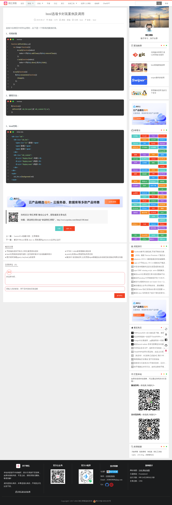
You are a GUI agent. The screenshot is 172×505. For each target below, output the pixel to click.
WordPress (145, 159)
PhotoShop (162, 228)
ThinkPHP (145, 235)
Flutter (162, 162)
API (135, 239)
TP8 (144, 143)
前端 (29, 3)
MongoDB (162, 151)
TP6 (153, 174)
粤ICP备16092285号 (103, 501)
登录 (166, 3)
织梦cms (162, 239)
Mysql (144, 200)
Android (144, 193)
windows (162, 139)
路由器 (144, 174)
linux (135, 204)
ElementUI (162, 136)
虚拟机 (162, 181)
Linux (144, 139)
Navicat (135, 143)
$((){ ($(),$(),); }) (30, 109)
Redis (135, 181)
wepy (144, 154)
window (144, 204)
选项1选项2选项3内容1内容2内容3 (26, 158)
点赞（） (69, 228)
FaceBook (162, 159)
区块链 (162, 197)
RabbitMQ (145, 170)
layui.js (153, 224)
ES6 (153, 154)
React (153, 196)
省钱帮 (96, 3)
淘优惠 (149, 452)
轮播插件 (162, 220)
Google (144, 136)
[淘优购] (166, 334)
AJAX (153, 235)
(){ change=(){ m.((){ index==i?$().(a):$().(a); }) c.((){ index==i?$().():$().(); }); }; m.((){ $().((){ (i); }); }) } (34, 65)
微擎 (135, 155)
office (144, 239)
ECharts (153, 204)
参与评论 (119, 295)
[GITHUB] (166, 345)
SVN (153, 170)
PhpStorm (162, 216)
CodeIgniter (153, 181)
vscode (162, 166)
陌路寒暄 (142, 452)
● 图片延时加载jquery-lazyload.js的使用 (20, 257)
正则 (153, 216)
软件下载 (153, 185)
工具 (144, 224)
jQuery (162, 231)
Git (162, 193)
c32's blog (140, 455)
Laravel (135, 200)
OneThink (162, 174)
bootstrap (135, 208)
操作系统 (153, 228)
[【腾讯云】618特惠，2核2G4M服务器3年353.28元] (65, 200)
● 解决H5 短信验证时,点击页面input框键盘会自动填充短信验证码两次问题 (94, 257)
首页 (22, 3)
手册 (48, 3)
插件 (135, 174)
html (81, 20)
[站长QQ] (166, 351)
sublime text (135, 224)
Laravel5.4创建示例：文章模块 (26, 236)
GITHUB (162, 204)
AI (162, 189)
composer (162, 170)
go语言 (135, 193)
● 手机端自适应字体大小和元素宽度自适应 (21, 251)
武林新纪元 (150, 455)
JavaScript (162, 185)
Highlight (162, 143)
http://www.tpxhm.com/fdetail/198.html (72, 220)
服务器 (135, 212)
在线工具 (71, 3)
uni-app (135, 159)
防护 (144, 185)
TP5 (135, 235)
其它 (62, 3)
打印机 (135, 136)
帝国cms (144, 181)
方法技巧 (135, 185)
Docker (135, 170)
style (162, 212)
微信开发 (144, 212)
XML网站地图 (144, 470)
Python (162, 224)
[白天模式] (166, 329)
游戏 (162, 155)
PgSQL (153, 143)
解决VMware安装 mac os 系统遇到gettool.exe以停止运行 (37, 240)
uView (162, 147)
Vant (153, 136)
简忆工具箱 (157, 452)
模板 (162, 208)
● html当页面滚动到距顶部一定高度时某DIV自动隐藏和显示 (28, 254)
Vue (153, 177)
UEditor (144, 208)
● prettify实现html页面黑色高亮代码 (79, 254)
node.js (153, 200)
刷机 (153, 162)
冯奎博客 (135, 452)
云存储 (144, 162)
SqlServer (135, 147)
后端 (39, 3)
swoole (162, 177)
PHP (162, 235)
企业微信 (153, 147)
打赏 (59, 228)
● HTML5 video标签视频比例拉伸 (78, 251)
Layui (144, 196)
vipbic (134, 455)
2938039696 (110, 476)
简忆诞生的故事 (24, 492)
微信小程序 (153, 239)
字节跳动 (144, 147)
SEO (153, 208)
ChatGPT (106, 3)
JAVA (153, 193)
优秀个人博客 (86, 3)
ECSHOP (153, 212)
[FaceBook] (166, 340)
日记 (55, 3)
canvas (153, 159)
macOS (153, 139)
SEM (135, 162)
